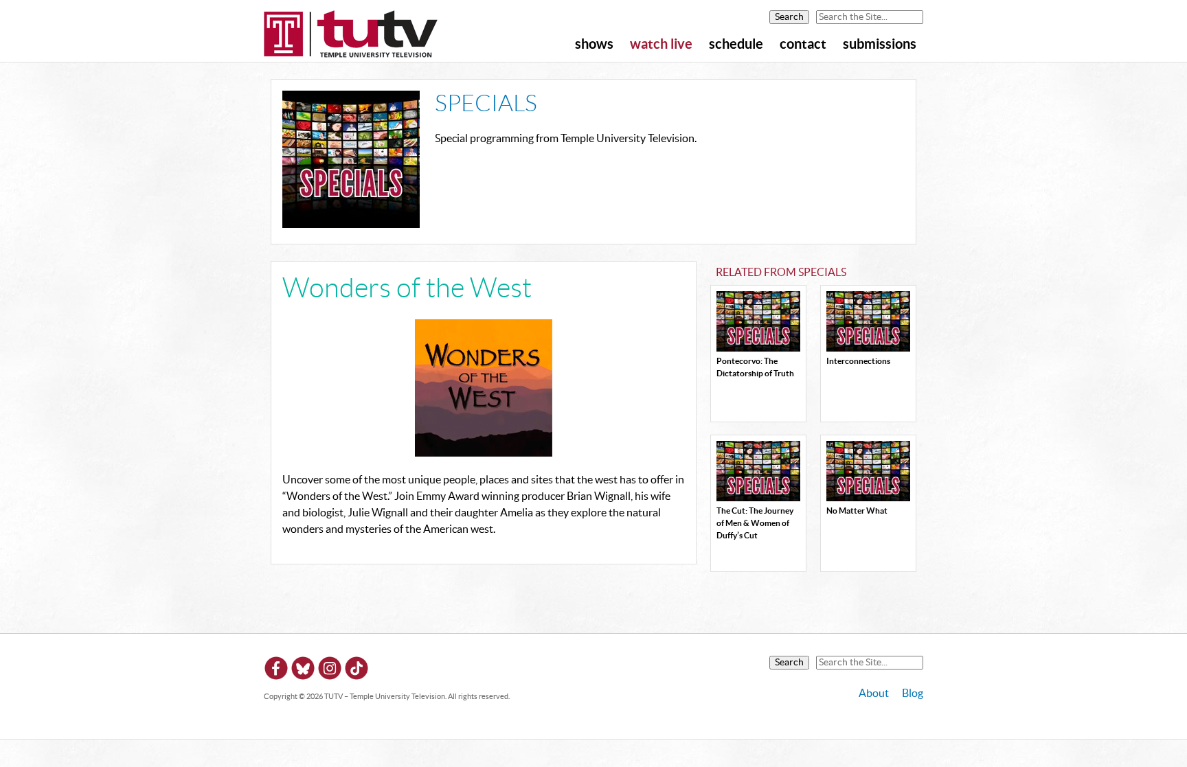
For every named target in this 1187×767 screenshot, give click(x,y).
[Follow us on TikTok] (356, 670)
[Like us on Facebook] (276, 670)
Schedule (736, 44)
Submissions (879, 44)
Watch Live (661, 44)
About (874, 693)
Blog (912, 693)
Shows (594, 44)
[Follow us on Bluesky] (303, 670)
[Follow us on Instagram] (329, 670)
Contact (803, 44)
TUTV (351, 35)
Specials (486, 104)
